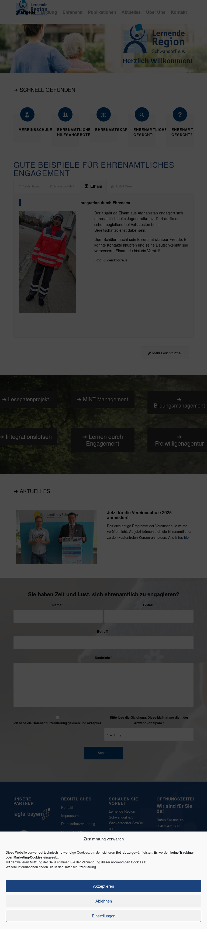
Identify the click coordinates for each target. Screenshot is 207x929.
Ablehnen (103, 901)
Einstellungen (103, 916)
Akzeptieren (103, 886)
